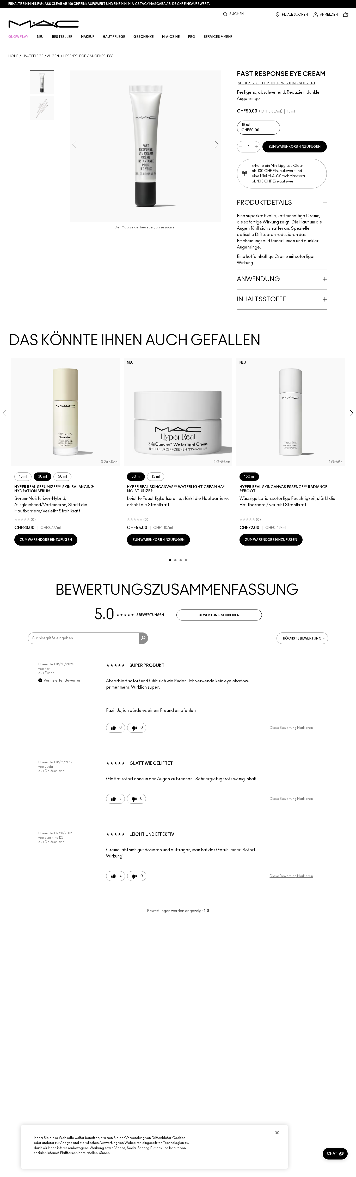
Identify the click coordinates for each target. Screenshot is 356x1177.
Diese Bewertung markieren (291, 727)
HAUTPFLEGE (114, 36)
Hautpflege (33, 56)
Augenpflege (102, 56)
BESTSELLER (62, 36)
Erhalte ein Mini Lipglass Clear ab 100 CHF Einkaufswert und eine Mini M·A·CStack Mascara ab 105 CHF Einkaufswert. (109, 3)
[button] (335, 1154)
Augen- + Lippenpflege (66, 56)
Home (13, 56)
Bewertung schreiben (219, 615)
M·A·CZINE (171, 36)
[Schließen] (277, 1132)
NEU (40, 36)
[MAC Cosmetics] (43, 24)
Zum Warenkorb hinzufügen (294, 146)
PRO (191, 36)
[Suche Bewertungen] (143, 638)
